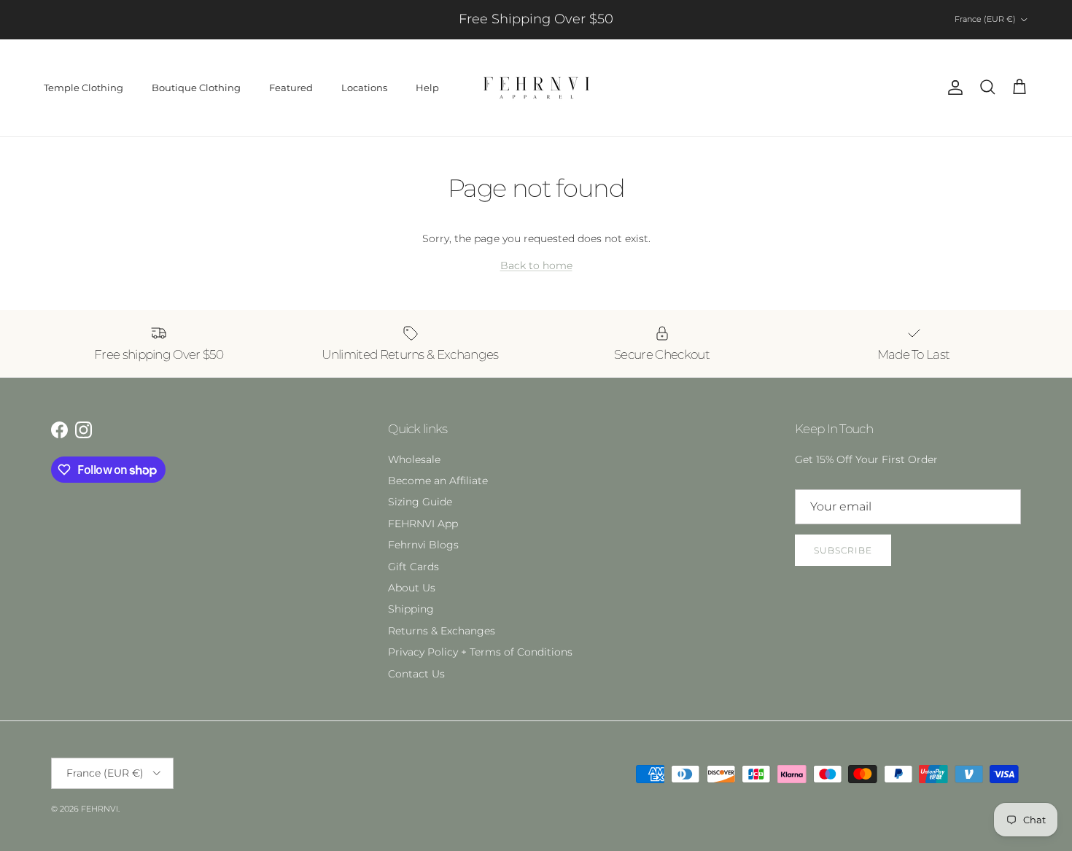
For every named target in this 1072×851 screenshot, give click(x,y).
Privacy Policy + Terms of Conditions (480, 651)
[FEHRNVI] (536, 88)
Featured (291, 87)
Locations (364, 87)
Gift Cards (413, 566)
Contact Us (416, 673)
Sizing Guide (420, 501)
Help (427, 87)
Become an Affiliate (438, 480)
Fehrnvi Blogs (423, 544)
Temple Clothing (83, 87)
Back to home (536, 265)
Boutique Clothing (196, 87)
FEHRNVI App (423, 523)
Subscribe (843, 550)
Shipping (411, 608)
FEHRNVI (99, 809)
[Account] (952, 87)
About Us (411, 587)
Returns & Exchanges (441, 630)
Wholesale (414, 459)
